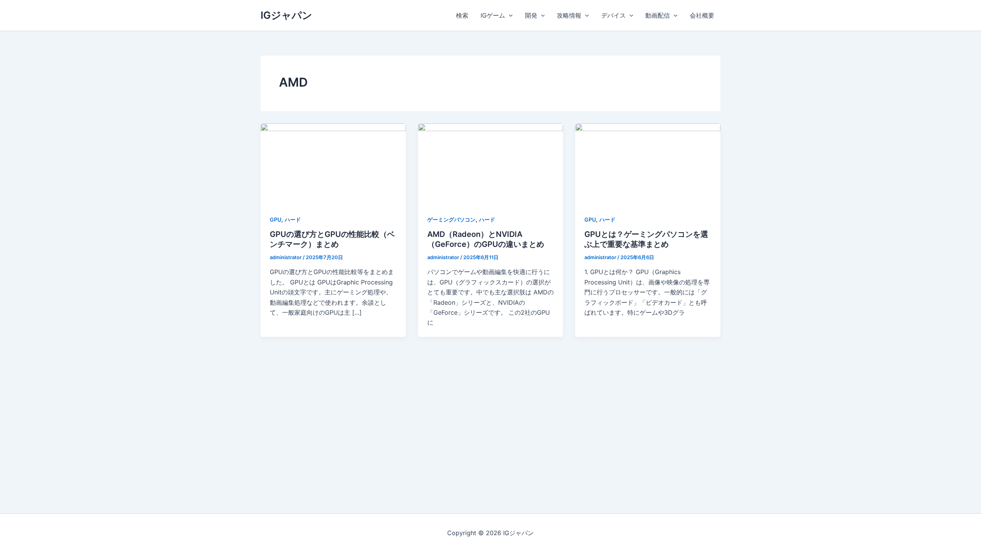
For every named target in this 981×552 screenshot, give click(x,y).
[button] (509, 15)
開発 (531, 15)
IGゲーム (493, 15)
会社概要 (702, 15)
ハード (293, 219)
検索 (462, 15)
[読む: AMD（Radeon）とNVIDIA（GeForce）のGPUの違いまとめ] (490, 164)
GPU (275, 219)
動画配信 (657, 15)
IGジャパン (286, 15)
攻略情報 (569, 15)
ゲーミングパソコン (451, 219)
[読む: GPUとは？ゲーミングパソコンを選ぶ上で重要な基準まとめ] (647, 164)
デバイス (613, 15)
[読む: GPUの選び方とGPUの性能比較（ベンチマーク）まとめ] (333, 164)
